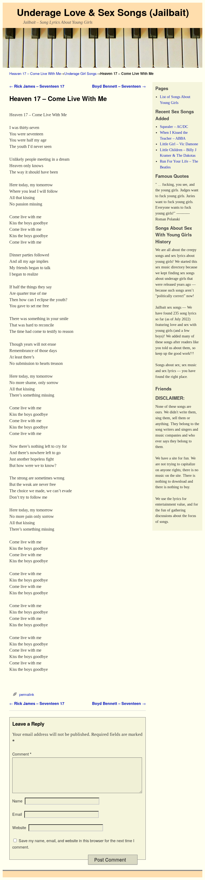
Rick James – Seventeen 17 (36, 86)
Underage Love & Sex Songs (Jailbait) (103, 12)
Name (17, 801)
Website (19, 827)
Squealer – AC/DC (174, 126)
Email (17, 814)
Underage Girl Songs (80, 73)
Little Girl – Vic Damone (179, 144)
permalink (26, 694)
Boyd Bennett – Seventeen (119, 86)
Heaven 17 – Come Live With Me (35, 73)
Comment (21, 754)
